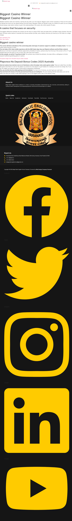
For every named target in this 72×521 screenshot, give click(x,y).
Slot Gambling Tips (5, 37)
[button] (28, 5)
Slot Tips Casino (4, 39)
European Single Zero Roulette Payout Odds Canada (14, 58)
